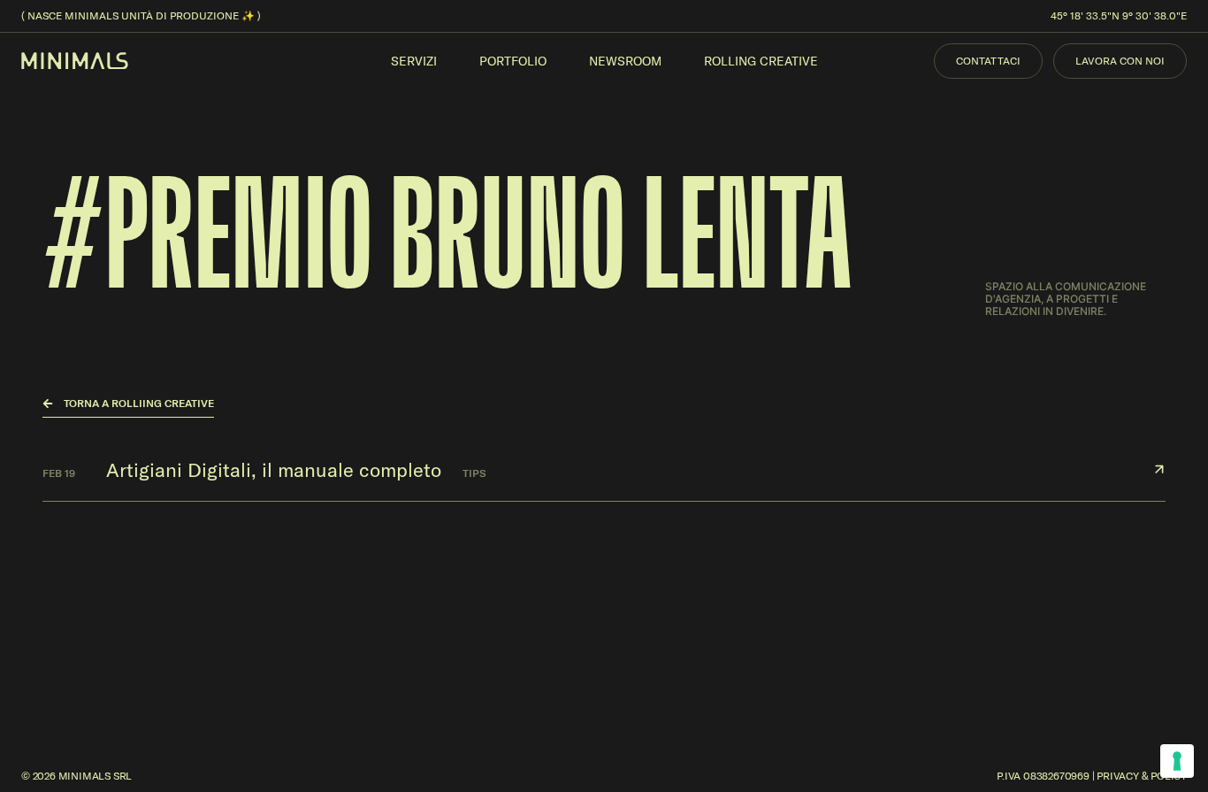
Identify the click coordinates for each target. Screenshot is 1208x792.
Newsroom (625, 61)
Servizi (414, 61)
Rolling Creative (761, 61)
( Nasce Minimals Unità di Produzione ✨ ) (141, 15)
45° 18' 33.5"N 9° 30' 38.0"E (1119, 15)
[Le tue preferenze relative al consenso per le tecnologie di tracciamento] (1177, 761)
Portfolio (513, 61)
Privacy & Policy (1142, 775)
